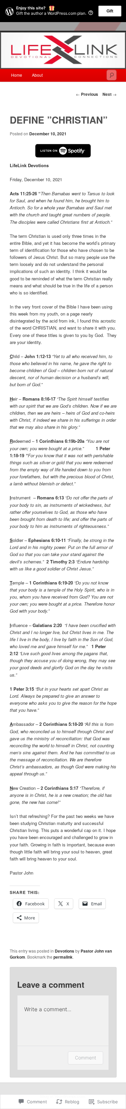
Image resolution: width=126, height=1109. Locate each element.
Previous (87, 94)
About (37, 75)
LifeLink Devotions (29, 165)
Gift (110, 11)
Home (16, 75)
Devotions (64, 951)
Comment (85, 1057)
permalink (63, 957)
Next (109, 94)
